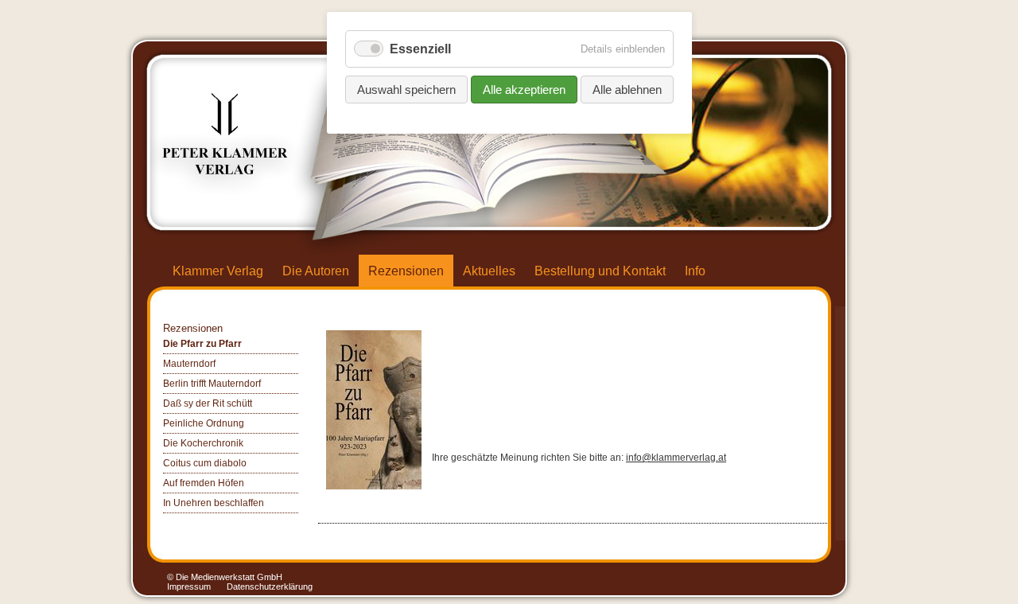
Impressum (189, 586)
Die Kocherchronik (203, 443)
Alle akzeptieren (524, 89)
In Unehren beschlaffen (213, 503)
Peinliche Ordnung (203, 423)
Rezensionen (406, 271)
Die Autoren (315, 271)
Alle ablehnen (627, 89)
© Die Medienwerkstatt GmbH (224, 577)
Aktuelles (489, 271)
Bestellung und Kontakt (600, 271)
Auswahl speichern (406, 89)
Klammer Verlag (218, 271)
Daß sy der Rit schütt (207, 403)
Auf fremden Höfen (203, 483)
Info (695, 271)
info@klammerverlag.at (676, 457)
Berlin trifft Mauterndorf (212, 383)
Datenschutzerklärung (270, 586)
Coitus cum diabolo (205, 463)
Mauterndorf (189, 363)
